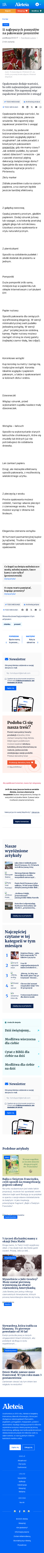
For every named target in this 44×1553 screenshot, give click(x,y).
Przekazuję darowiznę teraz (19, 762)
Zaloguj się (35, 812)
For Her (5, 19)
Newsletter (22, 1478)
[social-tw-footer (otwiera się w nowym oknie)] (24, 1511)
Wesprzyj (21, 11)
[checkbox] (5, 679)
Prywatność (22, 1545)
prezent (17, 624)
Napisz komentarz (22, 821)
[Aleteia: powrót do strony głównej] (22, 4)
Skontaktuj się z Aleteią (22, 1541)
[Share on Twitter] (32, 107)
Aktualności (22, 1460)
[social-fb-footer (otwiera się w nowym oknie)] (20, 1511)
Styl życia (22, 1464)
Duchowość (22, 1467)
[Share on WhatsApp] (41, 107)
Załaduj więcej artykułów (22, 916)
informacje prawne (22, 1532)
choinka (7, 624)
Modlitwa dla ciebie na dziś (19, 1066)
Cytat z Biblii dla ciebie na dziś (17, 1054)
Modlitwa (35, 11)
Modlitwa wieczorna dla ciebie (20, 1041)
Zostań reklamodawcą (22, 1536)
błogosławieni (10, 1258)
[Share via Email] (36, 107)
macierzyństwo (10, 1217)
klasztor (8, 1304)
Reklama (22, 1492)
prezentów (8, 147)
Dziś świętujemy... (18, 1030)
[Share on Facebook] (23, 107)
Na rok (22, 1502)
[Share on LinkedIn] (27, 107)
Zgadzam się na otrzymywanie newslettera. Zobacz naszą (21, 681)
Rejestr (8, 11)
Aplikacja (22, 1481)
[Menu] (7, 4)
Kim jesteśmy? (22, 1528)
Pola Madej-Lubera (28, 38)
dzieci (7, 1157)
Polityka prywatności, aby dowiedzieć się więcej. (20, 682)
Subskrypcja (22, 1485)
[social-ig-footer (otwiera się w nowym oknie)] (29, 1511)
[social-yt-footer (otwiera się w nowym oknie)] (15, 1511)
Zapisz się (10, 688)
